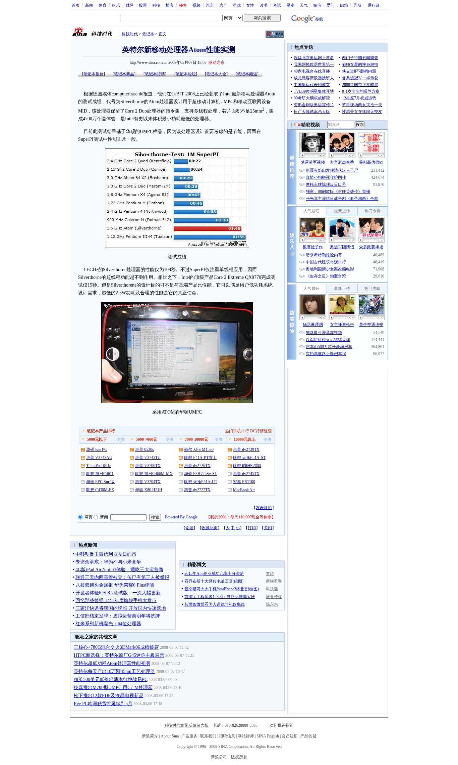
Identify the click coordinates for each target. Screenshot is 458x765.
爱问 (331, 5)
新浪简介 (150, 736)
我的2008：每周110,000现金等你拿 (241, 517)
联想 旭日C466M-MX (154, 473)
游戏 (237, 5)
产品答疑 (308, 736)
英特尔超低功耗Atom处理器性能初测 (112, 663)
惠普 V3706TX (148, 465)
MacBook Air (244, 489)
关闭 (268, 527)
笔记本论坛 (186, 74)
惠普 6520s (144, 449)
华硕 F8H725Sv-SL (200, 473)
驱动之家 (217, 62)
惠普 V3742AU (99, 457)
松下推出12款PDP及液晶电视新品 (109, 695)
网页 (88, 517)
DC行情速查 (261, 431)
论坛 (189, 527)
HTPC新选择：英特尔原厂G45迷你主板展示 (119, 655)
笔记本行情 (155, 74)
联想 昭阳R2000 (247, 465)
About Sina (170, 736)
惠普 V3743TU (148, 457)
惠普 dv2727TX (197, 489)
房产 (223, 5)
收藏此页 (210, 527)
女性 (250, 5)
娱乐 (116, 5)
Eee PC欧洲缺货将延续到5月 (103, 703)
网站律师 (246, 736)
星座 (290, 5)
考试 (277, 5)
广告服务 (189, 736)
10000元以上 (245, 439)
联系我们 (208, 736)
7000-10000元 (196, 439)
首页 (76, 5)
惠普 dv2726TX (197, 465)
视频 (196, 5)
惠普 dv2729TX (246, 449)
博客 (170, 5)
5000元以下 (97, 439)
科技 (156, 5)
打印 (252, 527)
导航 (357, 5)
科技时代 (130, 34)
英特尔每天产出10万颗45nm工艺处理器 (114, 671)
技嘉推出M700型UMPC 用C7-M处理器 (113, 687)
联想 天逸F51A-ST (249, 457)
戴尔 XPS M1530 (199, 449)
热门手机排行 (237, 431)
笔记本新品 (124, 74)
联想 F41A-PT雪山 (200, 457)
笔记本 (148, 34)
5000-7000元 (146, 439)
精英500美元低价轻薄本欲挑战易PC (111, 679)
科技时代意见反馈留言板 (186, 725)
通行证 (374, 5)
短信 (317, 5)
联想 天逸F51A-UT (200, 481)
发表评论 (264, 507)
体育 (103, 5)
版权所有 (239, 757)
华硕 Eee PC (96, 449)
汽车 (210, 5)
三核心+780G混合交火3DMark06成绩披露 (116, 647)
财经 (129, 5)
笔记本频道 (247, 74)
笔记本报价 (93, 74)
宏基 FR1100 (244, 481)
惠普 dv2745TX (246, 473)
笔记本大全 (216, 74)
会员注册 (290, 736)
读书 (264, 5)
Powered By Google (181, 517)
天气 (304, 5)
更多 (121, 439)
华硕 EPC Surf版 (100, 481)
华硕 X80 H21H (148, 489)
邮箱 (344, 5)
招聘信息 (227, 736)
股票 (143, 5)
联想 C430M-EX (100, 489)
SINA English (267, 736)
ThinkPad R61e (98, 465)
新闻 (89, 5)
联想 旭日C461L (100, 473)
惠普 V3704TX (148, 481)
